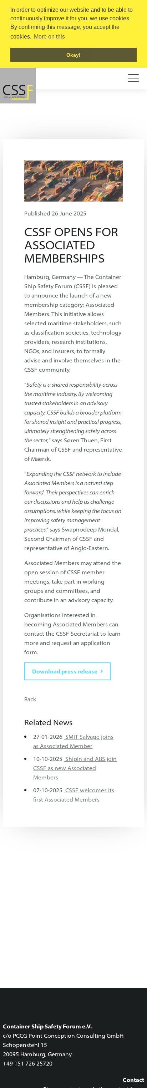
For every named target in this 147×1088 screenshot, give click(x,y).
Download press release (64, 671)
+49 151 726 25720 (27, 1063)
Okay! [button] (73, 55)
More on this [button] (49, 37)
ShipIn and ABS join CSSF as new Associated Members (75, 768)
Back (30, 699)
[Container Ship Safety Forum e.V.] (18, 85)
